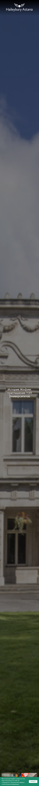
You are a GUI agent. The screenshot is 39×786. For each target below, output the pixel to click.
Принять (33, 781)
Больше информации (12, 784)
